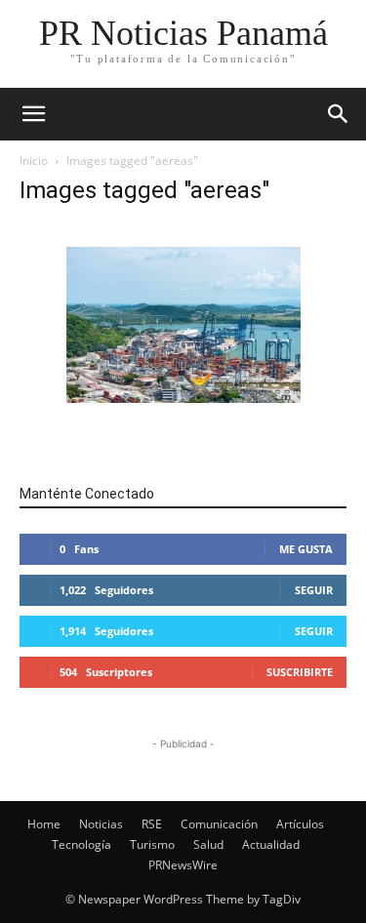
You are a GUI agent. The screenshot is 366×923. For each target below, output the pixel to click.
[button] (338, 114)
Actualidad (271, 844)
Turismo (152, 844)
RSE (152, 824)
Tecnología (81, 844)
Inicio (34, 160)
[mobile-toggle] (33, 114)
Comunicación (219, 824)
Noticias (101, 824)
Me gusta (306, 549)
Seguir (314, 589)
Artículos (300, 824)
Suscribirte (299, 671)
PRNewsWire (183, 865)
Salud (208, 844)
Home (44, 824)
